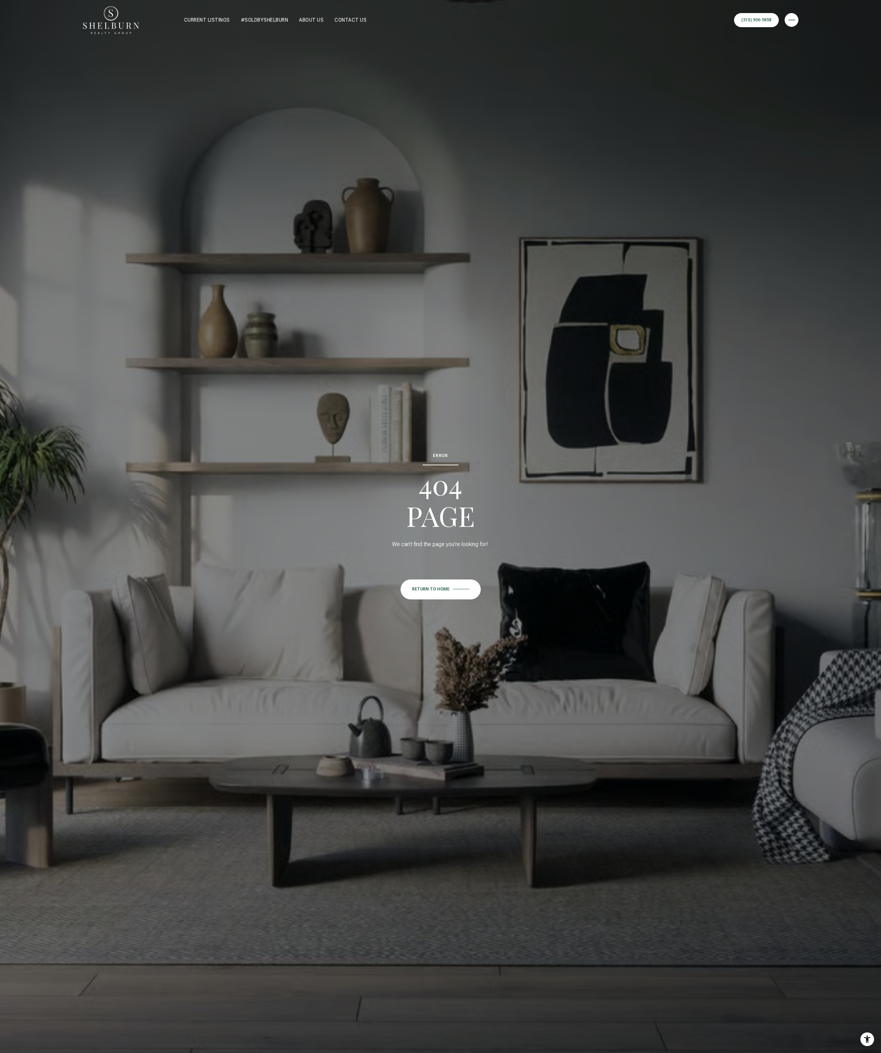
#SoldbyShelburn (264, 20)
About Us (311, 20)
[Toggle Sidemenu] (791, 20)
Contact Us (351, 20)
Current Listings (207, 20)
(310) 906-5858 (756, 20)
